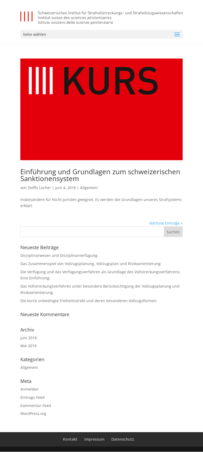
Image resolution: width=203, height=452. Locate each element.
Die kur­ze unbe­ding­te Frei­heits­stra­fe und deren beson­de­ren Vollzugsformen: (88, 300)
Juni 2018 (28, 337)
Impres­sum (94, 439)
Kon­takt (70, 439)
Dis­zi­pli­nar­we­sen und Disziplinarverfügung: (59, 255)
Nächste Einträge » (166, 223)
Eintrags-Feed (32, 397)
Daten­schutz (122, 439)
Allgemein (89, 187)
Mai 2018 (28, 345)
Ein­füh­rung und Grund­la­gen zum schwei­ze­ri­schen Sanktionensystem (100, 175)
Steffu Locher (39, 187)
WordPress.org (33, 413)
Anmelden (29, 389)
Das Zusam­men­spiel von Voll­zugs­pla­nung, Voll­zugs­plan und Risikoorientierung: (91, 263)
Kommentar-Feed (35, 405)
